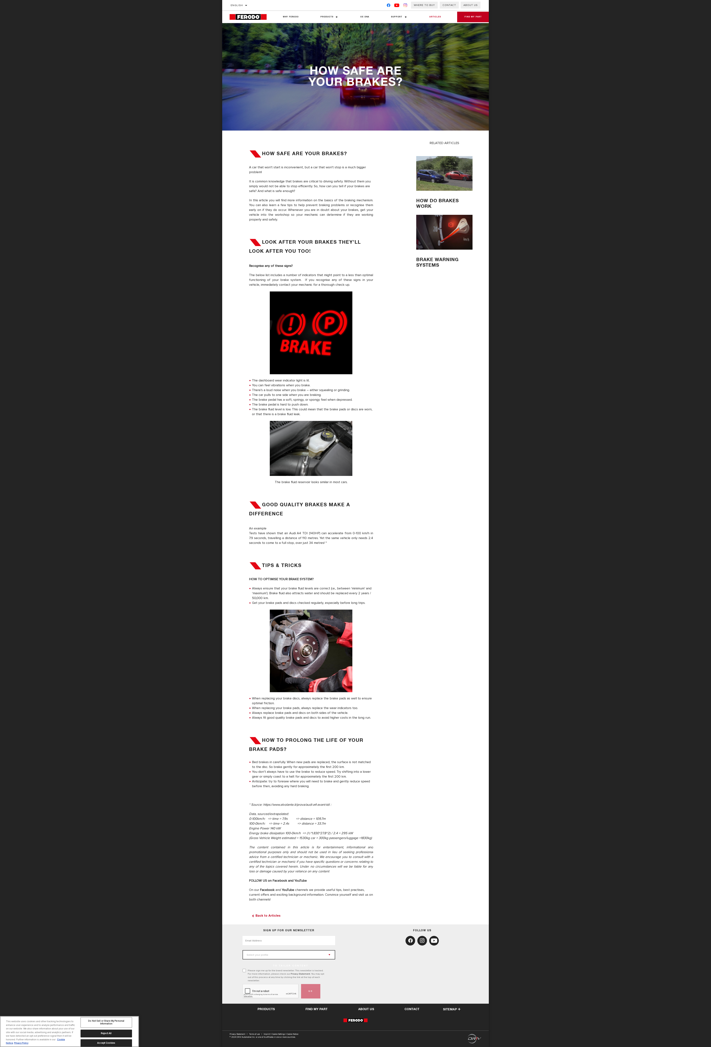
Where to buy (424, 5)
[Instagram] (405, 6)
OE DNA (364, 17)
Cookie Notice (292, 1034)
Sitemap (450, 1009)
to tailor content (290, 966)
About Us (470, 5)
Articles (435, 17)
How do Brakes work (437, 204)
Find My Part (473, 17)
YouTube (288, 890)
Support (396, 17)
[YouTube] (397, 6)
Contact (449, 5)
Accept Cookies (106, 1042)
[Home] (251, 17)
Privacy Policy (21, 1043)
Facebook (267, 890)
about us (366, 1009)
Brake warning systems (437, 262)
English (237, 5)
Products (327, 17)
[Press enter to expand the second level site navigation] (336, 17)
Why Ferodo (291, 17)
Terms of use (254, 1034)
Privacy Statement (300, 973)
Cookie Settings (278, 1034)
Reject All (106, 1033)
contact (412, 1009)
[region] (69, 1031)
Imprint (267, 1034)
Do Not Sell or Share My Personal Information (106, 1022)
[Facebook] (388, 6)
